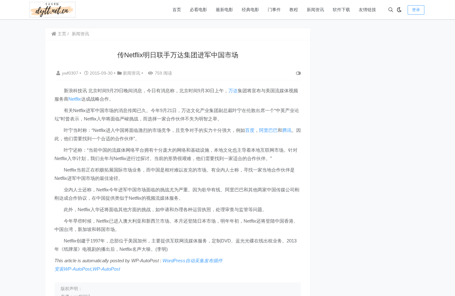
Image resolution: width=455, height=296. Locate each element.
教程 (293, 9)
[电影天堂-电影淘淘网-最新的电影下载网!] (52, 9)
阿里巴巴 (268, 130)
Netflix (74, 99)
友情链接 (367, 9)
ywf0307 (71, 73)
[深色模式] (399, 9)
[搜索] (391, 9)
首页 (176, 9)
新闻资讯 (315, 9)
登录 (416, 9)
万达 (233, 90)
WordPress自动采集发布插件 (192, 260)
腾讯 (287, 130)
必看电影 (198, 9)
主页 (61, 33)
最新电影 (224, 9)
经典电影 (250, 9)
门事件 (274, 9)
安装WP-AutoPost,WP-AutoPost (87, 269)
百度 (249, 130)
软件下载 (341, 9)
